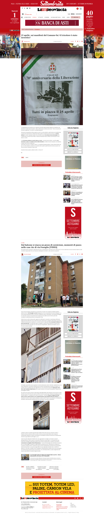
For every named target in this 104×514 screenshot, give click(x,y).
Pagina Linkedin (30, 8)
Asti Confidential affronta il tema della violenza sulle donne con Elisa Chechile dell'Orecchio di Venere (77, 201)
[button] (81, 9)
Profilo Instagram (25, 8)
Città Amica (56, 469)
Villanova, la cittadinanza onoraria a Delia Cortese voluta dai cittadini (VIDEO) (77, 194)
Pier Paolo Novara (54, 466)
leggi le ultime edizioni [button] (72, 149)
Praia (47, 469)
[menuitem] (27, 17)
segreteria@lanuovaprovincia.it (47, 506)
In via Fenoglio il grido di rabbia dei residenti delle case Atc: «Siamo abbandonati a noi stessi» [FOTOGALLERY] (76, 363)
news (27, 157)
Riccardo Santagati (27, 254)
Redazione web (27, 41)
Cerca (77, 9)
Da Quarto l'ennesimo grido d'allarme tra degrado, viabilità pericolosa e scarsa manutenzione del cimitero (76, 379)
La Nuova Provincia (29, 29)
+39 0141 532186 (46, 504)
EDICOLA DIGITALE (72, 14)
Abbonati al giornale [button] (72, 152)
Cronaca (37, 29)
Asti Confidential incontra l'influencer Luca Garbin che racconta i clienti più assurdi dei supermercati (77, 186)
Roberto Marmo (42, 468)
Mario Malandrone (53, 468)
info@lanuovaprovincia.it (46, 505)
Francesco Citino (30, 468)
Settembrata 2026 (28, 14)
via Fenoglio (39, 469)
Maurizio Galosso (41, 466)
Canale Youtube (28, 8)
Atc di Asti (28, 469)
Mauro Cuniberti (30, 466)
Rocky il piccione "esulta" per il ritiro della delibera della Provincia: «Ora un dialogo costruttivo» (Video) (76, 179)
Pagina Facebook (23, 8)
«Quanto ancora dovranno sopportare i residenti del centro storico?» (77, 387)
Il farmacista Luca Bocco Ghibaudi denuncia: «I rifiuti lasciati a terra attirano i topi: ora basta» (76, 371)
